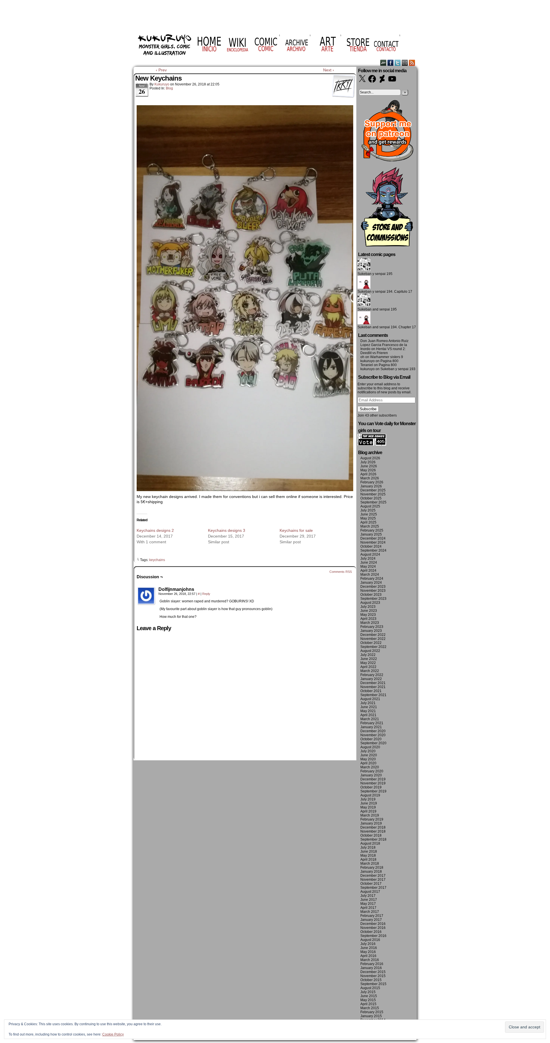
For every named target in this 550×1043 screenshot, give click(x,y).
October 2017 (371, 884)
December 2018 (373, 827)
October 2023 (371, 595)
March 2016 (369, 960)
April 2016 (368, 956)
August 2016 (370, 940)
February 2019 (371, 819)
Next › (328, 70)
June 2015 (368, 996)
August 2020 (370, 747)
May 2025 (368, 518)
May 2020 (368, 759)
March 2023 (369, 623)
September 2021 (373, 695)
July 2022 (368, 655)
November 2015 (373, 976)
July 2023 (368, 607)
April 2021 (368, 715)
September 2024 (373, 550)
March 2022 (369, 671)
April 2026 (368, 474)
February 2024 (371, 579)
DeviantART (383, 62)
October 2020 (371, 739)
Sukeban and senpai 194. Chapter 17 (387, 327)
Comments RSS (340, 571)
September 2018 (373, 839)
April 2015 (368, 1004)
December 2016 (373, 924)
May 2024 (368, 567)
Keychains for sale (296, 530)
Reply (206, 593)
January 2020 (371, 775)
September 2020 (373, 743)
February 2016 (371, 964)
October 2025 (371, 498)
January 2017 (371, 920)
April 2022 (368, 667)
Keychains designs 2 (155, 530)
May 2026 (368, 470)
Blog (169, 88)
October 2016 (371, 932)
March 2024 (369, 575)
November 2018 (373, 831)
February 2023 (371, 627)
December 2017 (373, 876)
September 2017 (373, 888)
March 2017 (369, 912)
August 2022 (370, 651)
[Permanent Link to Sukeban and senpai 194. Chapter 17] (364, 323)
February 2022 (371, 675)
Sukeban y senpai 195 (375, 274)
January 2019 (371, 823)
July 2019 (368, 799)
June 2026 (368, 466)
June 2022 (368, 659)
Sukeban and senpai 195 (377, 309)
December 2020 (373, 731)
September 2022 (373, 647)
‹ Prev (161, 70)
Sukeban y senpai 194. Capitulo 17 (385, 292)
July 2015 (368, 992)
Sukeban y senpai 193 (397, 369)
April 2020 (368, 763)
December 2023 (373, 587)
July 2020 (368, 751)
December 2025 (373, 490)
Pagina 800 (389, 361)
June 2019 (368, 803)
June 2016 (368, 948)
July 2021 (368, 703)
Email (404, 62)
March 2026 (369, 478)
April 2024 (368, 571)
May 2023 (368, 615)
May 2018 (368, 855)
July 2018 (368, 847)
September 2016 (373, 936)
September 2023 (373, 599)
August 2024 (370, 554)
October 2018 (371, 835)
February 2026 (371, 482)
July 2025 (368, 510)
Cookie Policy (113, 1034)
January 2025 (371, 534)
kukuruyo (161, 84)
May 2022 (368, 663)
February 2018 (371, 868)
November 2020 (373, 735)
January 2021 (371, 727)
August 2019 (370, 795)
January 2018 (371, 872)
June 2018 (368, 851)
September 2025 (373, 502)
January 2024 (371, 583)
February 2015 (371, 1012)
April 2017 (368, 908)
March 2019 (369, 815)
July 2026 (368, 462)
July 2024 (368, 558)
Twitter (397, 62)
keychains (157, 560)
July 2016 (368, 944)
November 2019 (373, 783)
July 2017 (368, 896)
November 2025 (373, 494)
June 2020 (368, 755)
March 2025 (369, 526)
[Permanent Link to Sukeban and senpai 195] (364, 305)
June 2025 (368, 514)
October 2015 (371, 980)
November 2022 (373, 639)
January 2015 (371, 1016)
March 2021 (369, 719)
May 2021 (368, 711)
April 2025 (368, 522)
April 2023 (368, 619)
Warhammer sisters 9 (386, 357)
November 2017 (373, 880)
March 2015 (369, 1008)
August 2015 (370, 988)
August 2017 (370, 892)
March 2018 (369, 864)
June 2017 (368, 900)
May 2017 (368, 904)
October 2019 (371, 787)
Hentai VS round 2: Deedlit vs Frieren (383, 351)
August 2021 (370, 699)
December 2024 (373, 538)
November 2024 (373, 542)
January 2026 (371, 486)
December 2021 (373, 683)
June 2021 (368, 707)
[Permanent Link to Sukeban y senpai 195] (364, 270)
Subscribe (368, 409)
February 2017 (371, 916)
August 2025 (370, 506)
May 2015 (368, 1000)
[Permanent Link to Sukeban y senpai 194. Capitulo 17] (364, 288)
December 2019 (373, 779)
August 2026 (370, 458)
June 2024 (368, 562)
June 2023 (368, 611)
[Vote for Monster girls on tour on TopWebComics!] (372, 444)
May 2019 (368, 807)
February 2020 (371, 771)
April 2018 (368, 860)
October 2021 (371, 691)
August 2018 (370, 843)
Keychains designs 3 (226, 530)
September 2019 (373, 791)
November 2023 (373, 591)
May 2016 (368, 952)
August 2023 (370, 603)
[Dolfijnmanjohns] (146, 596)
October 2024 (371, 546)
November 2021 (373, 687)
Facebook (390, 62)
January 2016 (371, 968)
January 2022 (371, 679)
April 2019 (368, 811)
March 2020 (369, 767)
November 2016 (373, 928)
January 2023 (371, 631)
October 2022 (371, 643)
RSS (412, 62)
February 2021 (371, 723)
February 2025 (371, 530)
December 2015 (373, 972)
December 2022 (373, 635)
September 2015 (373, 984)
